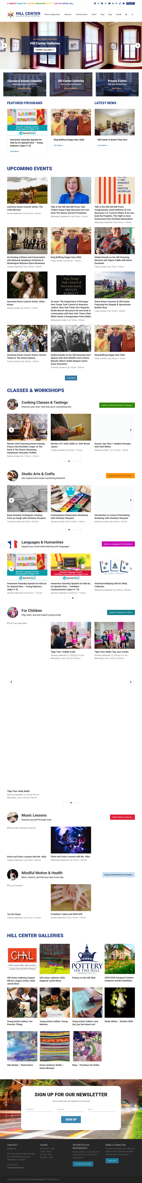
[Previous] (4, 45)
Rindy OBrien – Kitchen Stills (119, 1021)
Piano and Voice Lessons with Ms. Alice (26, 856)
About (94, 14)
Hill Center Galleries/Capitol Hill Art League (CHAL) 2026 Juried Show (21, 981)
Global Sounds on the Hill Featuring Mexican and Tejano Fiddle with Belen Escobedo (113, 260)
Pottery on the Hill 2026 (83, 978)
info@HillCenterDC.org (16, 1168)
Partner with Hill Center (83, 1164)
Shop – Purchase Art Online (85, 1065)
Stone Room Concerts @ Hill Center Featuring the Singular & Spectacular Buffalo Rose (113, 304)
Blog (102, 14)
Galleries (67, 14)
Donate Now (112, 1161)
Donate (119, 14)
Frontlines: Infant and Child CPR (66, 914)
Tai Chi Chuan (14, 914)
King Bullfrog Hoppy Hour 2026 (66, 257)
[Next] (137, 45)
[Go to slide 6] (80, 461)
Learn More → (103, 145)
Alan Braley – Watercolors (20, 1065)
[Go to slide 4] (73, 461)
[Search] (132, 14)
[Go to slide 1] (61, 461)
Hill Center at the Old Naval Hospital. (31, 1179)
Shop (110, 14)
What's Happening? (52, 14)
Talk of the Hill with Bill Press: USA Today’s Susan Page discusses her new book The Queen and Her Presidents (70, 210)
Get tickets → (15, 151)
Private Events (81, 14)
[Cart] (126, 14)
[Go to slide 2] (65, 461)
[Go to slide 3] (69, 461)
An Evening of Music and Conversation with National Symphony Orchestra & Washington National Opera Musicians (26, 260)
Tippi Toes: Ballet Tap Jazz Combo (24, 652)
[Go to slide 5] (76, 461)
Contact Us (11, 1149)
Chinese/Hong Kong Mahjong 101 (67, 583)
